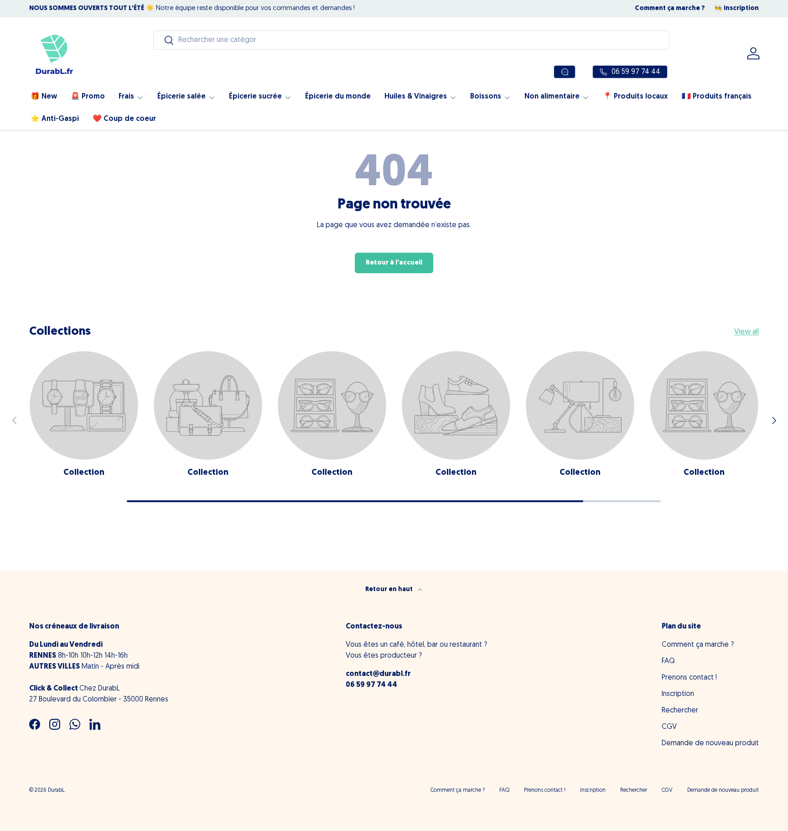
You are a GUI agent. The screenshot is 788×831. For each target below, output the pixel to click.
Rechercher (680, 710)
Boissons (485, 96)
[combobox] (411, 40)
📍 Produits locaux (635, 96)
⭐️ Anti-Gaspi (55, 119)
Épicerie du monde (338, 96)
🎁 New (44, 96)
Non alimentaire (552, 96)
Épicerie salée (181, 96)
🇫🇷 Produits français (717, 96)
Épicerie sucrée (255, 96)
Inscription (678, 694)
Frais (126, 96)
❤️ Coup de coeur (124, 119)
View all (746, 332)
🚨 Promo (88, 96)
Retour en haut (389, 589)
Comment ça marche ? (670, 8)
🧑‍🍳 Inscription (736, 8)
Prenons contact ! (689, 677)
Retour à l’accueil (394, 263)
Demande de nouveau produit (710, 743)
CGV (669, 727)
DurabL (56, 790)
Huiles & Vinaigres (415, 96)
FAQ (668, 661)
